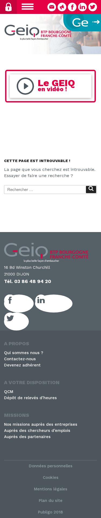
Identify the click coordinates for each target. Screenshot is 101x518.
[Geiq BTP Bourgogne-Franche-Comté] (39, 33)
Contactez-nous (20, 359)
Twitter (22, 321)
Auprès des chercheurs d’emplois (37, 430)
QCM (8, 391)
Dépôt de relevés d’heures (30, 397)
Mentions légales (50, 489)
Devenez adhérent (22, 365)
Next (94, 33)
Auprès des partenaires (27, 436)
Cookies (50, 477)
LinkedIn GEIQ (59, 303)
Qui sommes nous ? (23, 352)
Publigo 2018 (50, 512)
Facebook (25, 303)
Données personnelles (50, 466)
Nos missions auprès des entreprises (40, 424)
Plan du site (50, 500)
